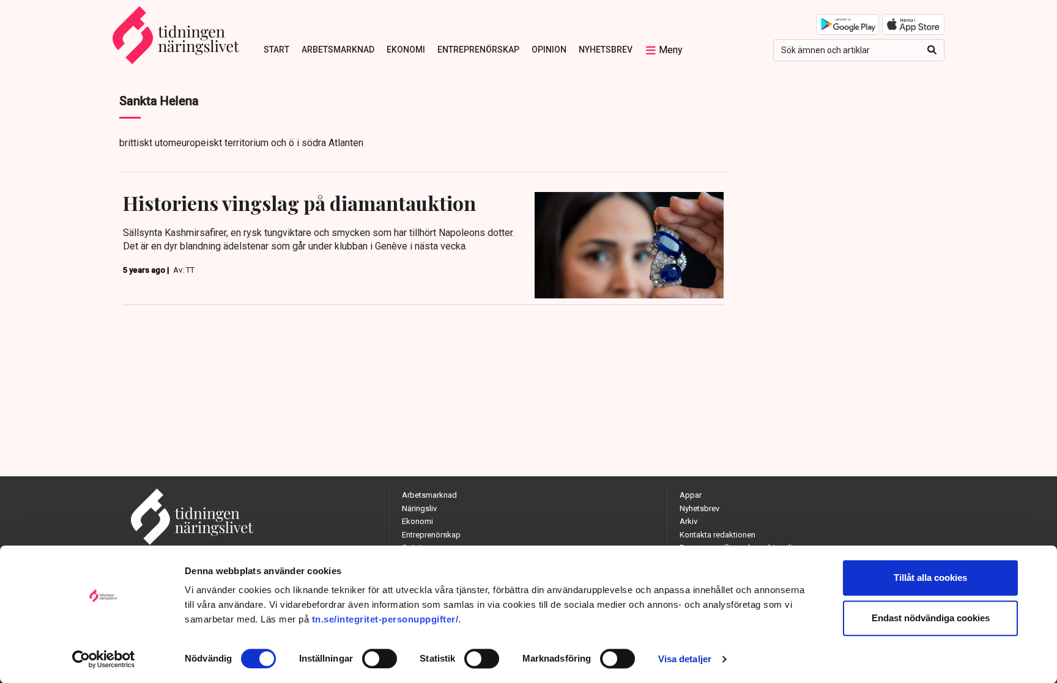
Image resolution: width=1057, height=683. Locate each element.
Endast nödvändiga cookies (931, 618)
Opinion (549, 49)
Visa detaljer (684, 659)
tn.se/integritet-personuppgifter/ (385, 619)
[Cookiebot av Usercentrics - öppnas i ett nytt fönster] (103, 659)
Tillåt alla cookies (930, 577)
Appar (691, 495)
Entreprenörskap (478, 49)
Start (276, 49)
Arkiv (688, 521)
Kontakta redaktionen (717, 534)
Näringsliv (419, 508)
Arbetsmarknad (338, 49)
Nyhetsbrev (605, 49)
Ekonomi (406, 49)
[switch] (379, 658)
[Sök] (932, 50)
